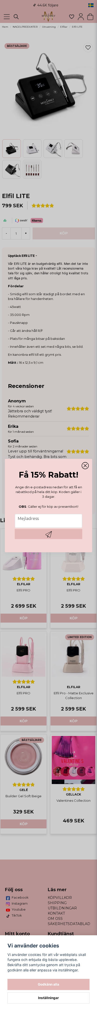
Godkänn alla (48, 984)
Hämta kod (48, 534)
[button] (85, 465)
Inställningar (48, 998)
